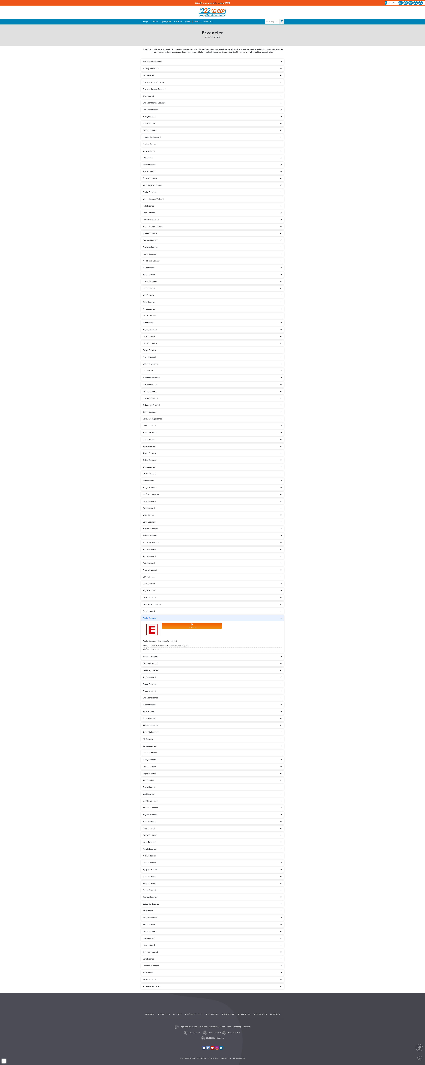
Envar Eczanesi (149, 718)
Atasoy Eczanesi (149, 684)
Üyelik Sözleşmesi (225, 1058)
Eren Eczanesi (149, 480)
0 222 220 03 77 (196, 1032)
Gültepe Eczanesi (150, 663)
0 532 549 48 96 (215, 1032)
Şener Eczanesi (149, 302)
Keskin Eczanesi (149, 254)
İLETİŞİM (276, 1014)
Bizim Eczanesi (149, 876)
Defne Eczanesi (149, 766)
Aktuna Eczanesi (150, 570)
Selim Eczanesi (149, 821)
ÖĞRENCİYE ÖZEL (195, 1014)
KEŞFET (178, 1014)
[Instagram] (217, 1048)
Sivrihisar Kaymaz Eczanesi (154, 89)
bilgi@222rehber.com (215, 1038)
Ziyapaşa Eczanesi (150, 869)
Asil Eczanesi (148, 911)
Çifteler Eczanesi (150, 233)
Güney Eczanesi (149, 130)
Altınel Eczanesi (149, 691)
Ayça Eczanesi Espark (152, 986)
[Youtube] (212, 1048)
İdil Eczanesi (148, 739)
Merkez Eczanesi (150, 144)
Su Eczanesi (148, 371)
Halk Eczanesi (148, 206)
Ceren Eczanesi (149, 501)
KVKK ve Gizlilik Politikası (187, 1058)
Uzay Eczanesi (149, 945)
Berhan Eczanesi (150, 343)
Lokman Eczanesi (150, 384)
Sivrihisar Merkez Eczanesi (154, 103)
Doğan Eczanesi (149, 862)
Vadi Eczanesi (148, 794)
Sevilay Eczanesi (149, 192)
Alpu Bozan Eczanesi (151, 261)
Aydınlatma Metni (213, 1058)
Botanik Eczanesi (150, 535)
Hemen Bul (178, 22)
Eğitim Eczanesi (149, 474)
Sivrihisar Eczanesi (150, 109)
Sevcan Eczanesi (149, 787)
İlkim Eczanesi (149, 583)
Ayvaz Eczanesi (149, 446)
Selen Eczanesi (149, 522)
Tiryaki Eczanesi (149, 453)
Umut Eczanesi (149, 842)
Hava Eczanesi (149, 828)
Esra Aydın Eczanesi (151, 68)
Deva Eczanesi (149, 151)
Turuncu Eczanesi (150, 529)
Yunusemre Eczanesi (151, 377)
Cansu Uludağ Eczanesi (152, 419)
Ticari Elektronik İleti (239, 1058)
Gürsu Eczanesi (149, 597)
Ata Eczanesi (148, 322)
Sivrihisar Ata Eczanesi (152, 61)
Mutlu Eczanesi (149, 856)
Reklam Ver (207, 22)
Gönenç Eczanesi (150, 753)
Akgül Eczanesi (149, 704)
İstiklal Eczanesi (149, 316)
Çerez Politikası (201, 1058)
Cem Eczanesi (148, 959)
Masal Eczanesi (149, 357)
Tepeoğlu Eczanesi (150, 732)
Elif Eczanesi (148, 972)
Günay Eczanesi (149, 412)
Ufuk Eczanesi (149, 336)
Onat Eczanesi (149, 288)
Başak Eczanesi (149, 773)
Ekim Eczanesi (149, 924)
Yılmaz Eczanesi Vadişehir (153, 199)
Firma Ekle (391, 3)
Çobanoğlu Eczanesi (151, 405)
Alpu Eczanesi (148, 267)
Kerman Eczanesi (150, 432)
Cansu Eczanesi (149, 425)
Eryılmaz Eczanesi (150, 952)
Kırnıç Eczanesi (149, 116)
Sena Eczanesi (149, 274)
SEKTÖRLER (165, 1014)
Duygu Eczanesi (149, 350)
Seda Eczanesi (149, 611)
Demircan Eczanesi (151, 219)
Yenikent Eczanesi (150, 725)
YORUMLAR (245, 1014)
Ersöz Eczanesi (149, 467)
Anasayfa (145, 22)
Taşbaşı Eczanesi (150, 329)
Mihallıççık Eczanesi (151, 542)
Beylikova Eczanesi (150, 247)
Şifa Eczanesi (148, 96)
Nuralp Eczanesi (149, 849)
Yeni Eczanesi (148, 780)
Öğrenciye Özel (166, 22)
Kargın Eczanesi (149, 487)
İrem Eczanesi (149, 563)
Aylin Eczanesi (149, 508)
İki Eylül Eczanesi (150, 801)
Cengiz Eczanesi (149, 746)
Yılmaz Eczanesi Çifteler (153, 226)
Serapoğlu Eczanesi (151, 966)
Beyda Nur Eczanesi (151, 904)
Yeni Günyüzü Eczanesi (152, 185)
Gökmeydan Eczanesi (152, 604)
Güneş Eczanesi (149, 931)
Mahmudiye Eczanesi (152, 137)
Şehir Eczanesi (149, 577)
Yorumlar (197, 22)
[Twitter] (208, 1048)
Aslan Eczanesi (149, 883)
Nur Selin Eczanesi (150, 808)
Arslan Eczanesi (149, 123)
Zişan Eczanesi (149, 711)
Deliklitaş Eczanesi (150, 670)
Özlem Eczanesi (149, 460)
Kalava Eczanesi (149, 391)
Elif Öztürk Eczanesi (151, 494)
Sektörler (155, 22)
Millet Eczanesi (149, 309)
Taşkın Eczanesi (149, 590)
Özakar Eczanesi (150, 178)
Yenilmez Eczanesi (150, 656)
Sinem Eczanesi (149, 890)
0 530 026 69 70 (234, 1032)
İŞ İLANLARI (229, 1014)
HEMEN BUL (213, 1014)
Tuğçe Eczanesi (149, 677)
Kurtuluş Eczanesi (150, 398)
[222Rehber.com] (212, 12)
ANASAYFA (149, 1014)
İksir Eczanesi (148, 439)
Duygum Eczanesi (150, 364)
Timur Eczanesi (149, 556)
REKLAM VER (261, 1014)
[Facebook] (203, 1048)
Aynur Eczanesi (149, 549)
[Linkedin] (221, 1048)
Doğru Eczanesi (149, 835)
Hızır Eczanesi (149, 75)
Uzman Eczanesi (150, 281)
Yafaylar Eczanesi (150, 917)
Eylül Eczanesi (149, 938)
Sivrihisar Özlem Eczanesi (153, 82)
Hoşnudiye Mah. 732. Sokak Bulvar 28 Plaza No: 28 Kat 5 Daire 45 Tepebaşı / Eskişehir (215, 1027)
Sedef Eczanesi (149, 164)
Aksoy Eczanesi (149, 759)
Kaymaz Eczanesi (150, 814)
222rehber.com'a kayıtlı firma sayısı (212, 2)
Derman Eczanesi (150, 240)
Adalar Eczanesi (149, 618)
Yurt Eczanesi (148, 295)
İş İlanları (188, 22)
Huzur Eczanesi (149, 979)
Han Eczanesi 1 (149, 171)
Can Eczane (148, 158)
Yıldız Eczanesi (149, 515)
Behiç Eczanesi (149, 213)
